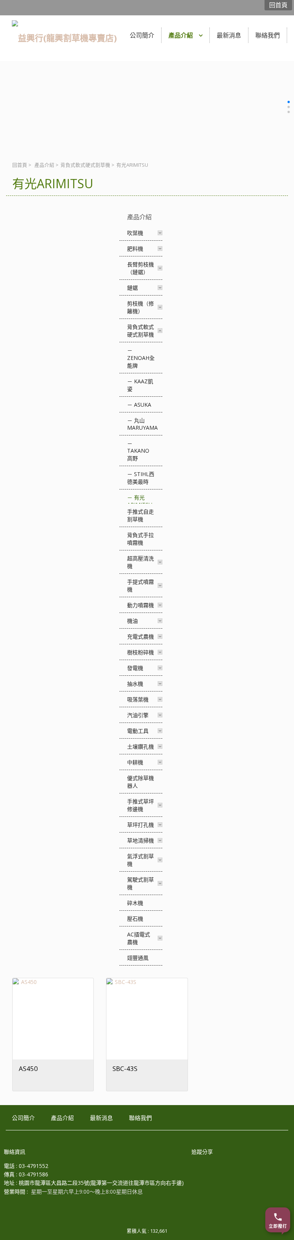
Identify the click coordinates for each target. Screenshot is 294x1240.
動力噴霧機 (140, 605)
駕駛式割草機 (140, 883)
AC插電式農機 (138, 938)
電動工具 (138, 730)
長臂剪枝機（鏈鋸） (140, 268)
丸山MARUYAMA (142, 424)
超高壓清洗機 (140, 562)
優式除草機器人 (140, 781)
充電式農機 (140, 636)
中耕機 (135, 762)
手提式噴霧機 (140, 585)
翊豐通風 (138, 957)
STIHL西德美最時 (140, 477)
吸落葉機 (138, 699)
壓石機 (135, 918)
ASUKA (142, 404)
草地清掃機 (140, 840)
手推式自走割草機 (140, 515)
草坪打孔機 (140, 824)
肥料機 (135, 248)
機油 (132, 620)
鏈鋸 (132, 287)
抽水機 (135, 683)
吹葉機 (135, 233)
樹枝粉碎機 (140, 652)
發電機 (135, 668)
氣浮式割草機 (140, 859)
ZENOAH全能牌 (141, 361)
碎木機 (135, 903)
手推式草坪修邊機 (140, 805)
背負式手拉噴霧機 (140, 538)
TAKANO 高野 (138, 454)
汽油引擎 (138, 715)
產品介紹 (44, 165)
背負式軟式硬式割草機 (85, 165)
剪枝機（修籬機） (140, 307)
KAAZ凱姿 (140, 385)
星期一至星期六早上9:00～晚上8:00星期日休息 (87, 1191)
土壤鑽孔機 (140, 746)
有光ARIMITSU (139, 501)
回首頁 (19, 165)
